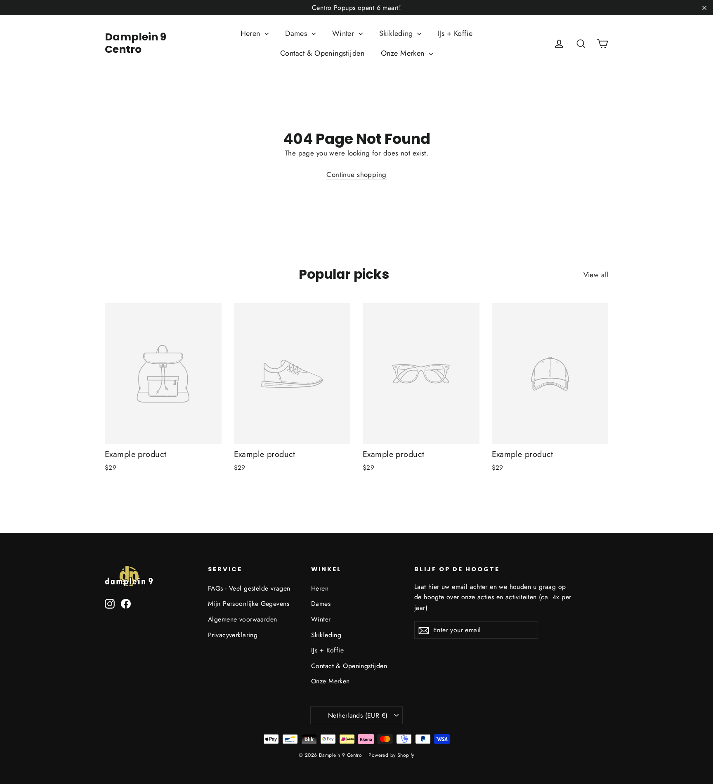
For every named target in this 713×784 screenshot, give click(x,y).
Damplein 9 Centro (135, 43)
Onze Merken (404, 53)
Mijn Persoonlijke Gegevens (248, 603)
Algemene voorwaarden (242, 619)
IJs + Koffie (455, 33)
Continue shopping (356, 174)
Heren (252, 33)
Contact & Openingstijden (322, 53)
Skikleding (397, 33)
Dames (297, 33)
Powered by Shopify (391, 755)
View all (595, 275)
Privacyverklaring (232, 635)
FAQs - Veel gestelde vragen (249, 588)
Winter (344, 33)
